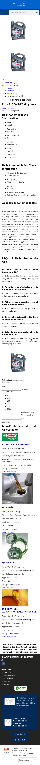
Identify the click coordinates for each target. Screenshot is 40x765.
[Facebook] (3, 665)
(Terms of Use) (22, 750)
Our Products (8, 678)
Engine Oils (7, 507)
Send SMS (21, 740)
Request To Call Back (10, 85)
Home (9, 88)
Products (10, 91)
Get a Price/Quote (9, 108)
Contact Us (7, 681)
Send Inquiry (10, 83)
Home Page (7, 672)
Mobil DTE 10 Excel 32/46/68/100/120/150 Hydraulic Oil (19, 610)
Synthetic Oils (8, 562)
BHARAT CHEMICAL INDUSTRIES (22, 5)
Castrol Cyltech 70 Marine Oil (16, 444)
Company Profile (9, 675)
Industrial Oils (12, 93)
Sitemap (6, 684)
